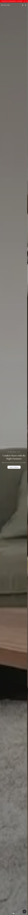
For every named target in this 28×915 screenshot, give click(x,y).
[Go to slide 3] (14, 913)
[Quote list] (22, 5)
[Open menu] (25, 5)
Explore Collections (14, 467)
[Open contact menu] (24, 911)
